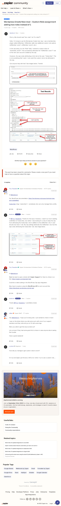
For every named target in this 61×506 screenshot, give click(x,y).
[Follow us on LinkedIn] (30, 499)
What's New (27, 8)
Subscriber (12, 204)
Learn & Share (14, 8)
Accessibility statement (36, 486)
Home (4, 12)
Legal (51, 503)
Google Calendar (42, 472)
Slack (16, 472)
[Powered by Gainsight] (30, 483)
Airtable (31, 472)
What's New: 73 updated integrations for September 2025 (18, 448)
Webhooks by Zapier (22, 468)
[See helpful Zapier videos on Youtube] (40, 499)
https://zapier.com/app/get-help (21, 279)
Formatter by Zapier (44, 468)
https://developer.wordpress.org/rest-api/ (21, 288)
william (11, 313)
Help (13, 492)
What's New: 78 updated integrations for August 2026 (17, 451)
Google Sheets (8, 468)
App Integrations (30, 494)
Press (32, 492)
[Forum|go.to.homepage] (15, 3)
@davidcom (14, 195)
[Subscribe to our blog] (33, 499)
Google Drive (8, 472)
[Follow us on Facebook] (27, 499)
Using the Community (11, 427)
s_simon (11, 346)
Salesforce (7, 476)
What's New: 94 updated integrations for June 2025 (17, 442)
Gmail (33, 468)
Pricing (8, 492)
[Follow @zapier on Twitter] (37, 499)
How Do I (17, 12)
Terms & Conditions (24, 486)
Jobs (37, 492)
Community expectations (12, 430)
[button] (50, 3)
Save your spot (9, 411)
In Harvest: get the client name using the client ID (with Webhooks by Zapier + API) (24, 454)
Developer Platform (22, 492)
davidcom (12, 33)
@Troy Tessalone (16, 219)
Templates (52, 492)
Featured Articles (9, 456)
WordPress (13, 149)
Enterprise (44, 492)
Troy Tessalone (13, 188)
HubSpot (23, 472)
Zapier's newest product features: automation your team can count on (21, 445)
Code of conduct (10, 424)
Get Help (4, 8)
